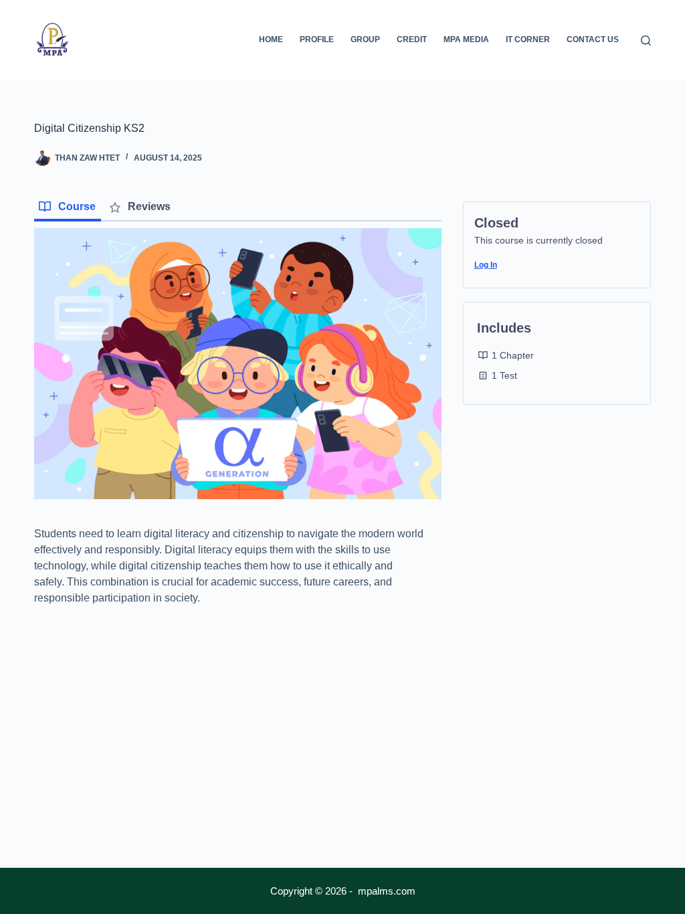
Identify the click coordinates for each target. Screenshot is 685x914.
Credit (412, 39)
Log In (485, 265)
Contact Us (593, 39)
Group (365, 39)
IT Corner (528, 39)
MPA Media (466, 39)
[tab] (67, 208)
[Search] (646, 40)
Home (271, 39)
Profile (317, 39)
